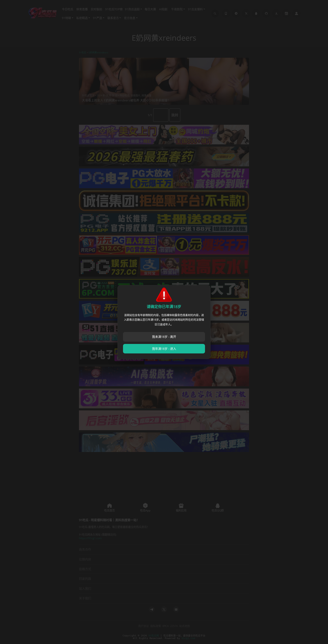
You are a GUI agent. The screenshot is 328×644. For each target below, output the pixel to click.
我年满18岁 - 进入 (164, 349)
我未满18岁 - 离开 (164, 337)
